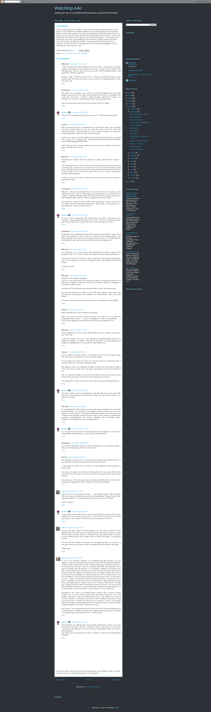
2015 (130, 92)
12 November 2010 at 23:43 (79, 215)
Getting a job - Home (135, 70)
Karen (63, 558)
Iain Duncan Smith (70, 53)
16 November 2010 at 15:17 (76, 310)
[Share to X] (84, 51)
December (133, 109)
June (132, 164)
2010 (130, 106)
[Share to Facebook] (86, 51)
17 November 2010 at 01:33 (79, 390)
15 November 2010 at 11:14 (77, 249)
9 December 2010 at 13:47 (74, 527)
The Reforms (134, 134)
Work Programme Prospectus (139, 114)
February (133, 175)
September (133, 155)
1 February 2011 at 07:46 (79, 622)
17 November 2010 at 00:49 (76, 352)
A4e (62, 53)
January (133, 178)
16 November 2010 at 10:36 (77, 275)
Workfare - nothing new (137, 144)
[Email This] (80, 51)
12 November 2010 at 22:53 (79, 189)
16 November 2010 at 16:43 (77, 330)
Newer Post (60, 680)
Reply (63, 84)
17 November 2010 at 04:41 (77, 406)
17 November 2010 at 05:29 (76, 457)
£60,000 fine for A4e (136, 120)
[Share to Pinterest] (88, 51)
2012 (130, 101)
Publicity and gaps (135, 146)
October (133, 153)
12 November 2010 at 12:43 (77, 157)
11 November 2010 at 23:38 (79, 112)
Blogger (116, 707)
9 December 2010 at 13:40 (79, 511)
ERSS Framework (135, 117)
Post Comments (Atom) (92, 687)
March (132, 172)
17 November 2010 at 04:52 (79, 429)
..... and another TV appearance (140, 122)
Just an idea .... (131, 267)
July (131, 161)
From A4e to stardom (136, 149)
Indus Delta (132, 63)
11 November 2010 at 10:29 (77, 64)
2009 (130, 181)
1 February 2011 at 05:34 (74, 558)
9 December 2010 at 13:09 (74, 491)
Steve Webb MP (82, 53)
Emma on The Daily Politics (138, 141)
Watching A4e (68, 8)
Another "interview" (136, 125)
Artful (63, 491)
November (133, 112)
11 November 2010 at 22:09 (79, 90)
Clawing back (134, 131)
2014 (130, 95)
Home (89, 680)
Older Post (116, 680)
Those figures (134, 128)
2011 (130, 104)
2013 (130, 98)
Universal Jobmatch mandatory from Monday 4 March (132, 194)
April (131, 169)
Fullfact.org (132, 80)
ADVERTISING (132, 64)
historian (65, 112)
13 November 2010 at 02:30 (79, 231)
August (132, 158)
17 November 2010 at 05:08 (79, 443)
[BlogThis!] (82, 51)
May (131, 166)
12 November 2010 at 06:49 (76, 124)
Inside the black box (132, 251)
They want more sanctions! (131, 214)
